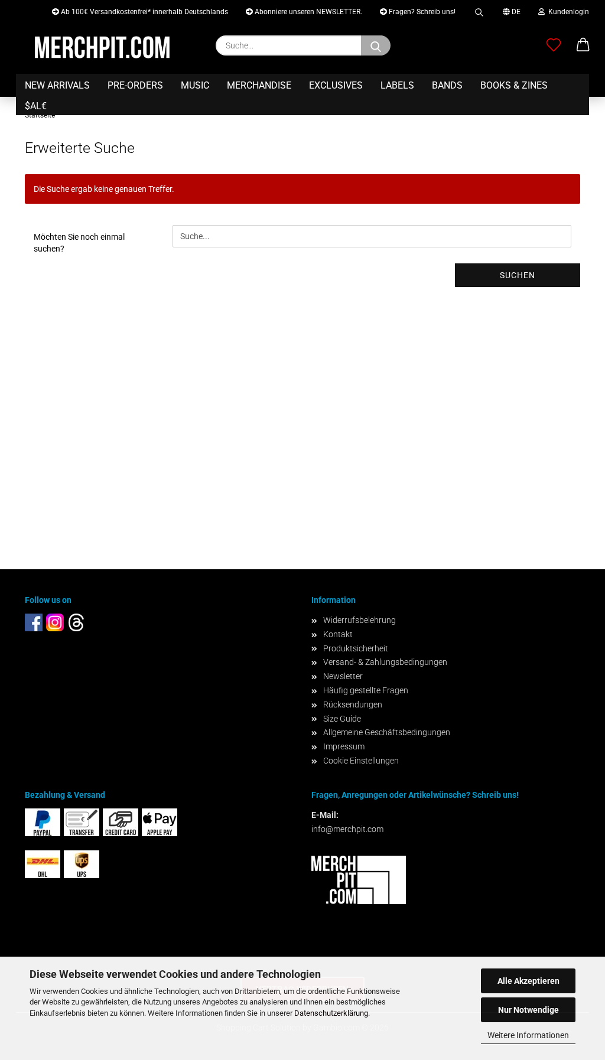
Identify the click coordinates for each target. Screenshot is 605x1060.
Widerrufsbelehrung (359, 620)
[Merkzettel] (553, 45)
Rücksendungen (352, 704)
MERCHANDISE (259, 85)
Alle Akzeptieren (528, 981)
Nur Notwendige (528, 1010)
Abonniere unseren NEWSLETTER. (307, 12)
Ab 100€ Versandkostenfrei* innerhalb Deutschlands (143, 12)
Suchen (517, 275)
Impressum (344, 746)
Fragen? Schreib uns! (421, 12)
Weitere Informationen (528, 1035)
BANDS (447, 85)
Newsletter (343, 676)
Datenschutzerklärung (331, 1013)
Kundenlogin (567, 12)
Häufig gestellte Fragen (365, 690)
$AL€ (36, 106)
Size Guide (342, 718)
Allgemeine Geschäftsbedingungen (386, 732)
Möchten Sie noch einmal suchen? (79, 242)
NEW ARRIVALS (57, 85)
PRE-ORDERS (135, 85)
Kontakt (338, 634)
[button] (583, 45)
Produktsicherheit (355, 648)
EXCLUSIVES (336, 85)
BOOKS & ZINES (514, 85)
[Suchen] (479, 10)
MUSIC (195, 85)
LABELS (397, 85)
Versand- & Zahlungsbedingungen (385, 662)
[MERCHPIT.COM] (102, 47)
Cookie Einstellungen (361, 760)
